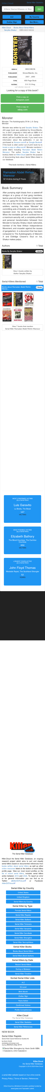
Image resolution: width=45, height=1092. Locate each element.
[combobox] (18, 9)
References (33, 1078)
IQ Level (23, 987)
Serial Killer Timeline (23, 973)
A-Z (11, 17)
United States (23, 892)
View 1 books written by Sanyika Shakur (22, 272)
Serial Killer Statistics (23, 1022)
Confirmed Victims (23, 1005)
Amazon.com (22, 98)
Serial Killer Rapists (23, 915)
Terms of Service (21, 1078)
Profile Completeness (23, 1010)
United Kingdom (23, 897)
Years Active (23, 1000)
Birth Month (23, 991)
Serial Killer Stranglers (23, 937)
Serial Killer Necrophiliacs (23, 942)
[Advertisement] (22, 416)
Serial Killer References (23, 1026)
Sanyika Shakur (10, 30)
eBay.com (22, 108)
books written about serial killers (15, 866)
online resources (8, 868)
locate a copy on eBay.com (13, 147)
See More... (34, 22)
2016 (17, 876)
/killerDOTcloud (8, 883)
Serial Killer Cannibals (23, 933)
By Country (34, 17)
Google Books (34, 142)
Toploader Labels (28, 1088)
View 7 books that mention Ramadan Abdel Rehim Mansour (22, 327)
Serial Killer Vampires (23, 928)
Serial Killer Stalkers (23, 919)
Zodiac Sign (12, 22)
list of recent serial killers (13, 873)
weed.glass (15, 1088)
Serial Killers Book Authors (23, 955)
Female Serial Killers (23, 910)
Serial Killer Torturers (23, 924)
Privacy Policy (7, 1078)
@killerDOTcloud (17, 881)
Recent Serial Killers (23, 964)
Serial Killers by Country (23, 901)
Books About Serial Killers (24, 27)
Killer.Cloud (7, 3)
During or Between (23, 969)
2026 (25, 876)
